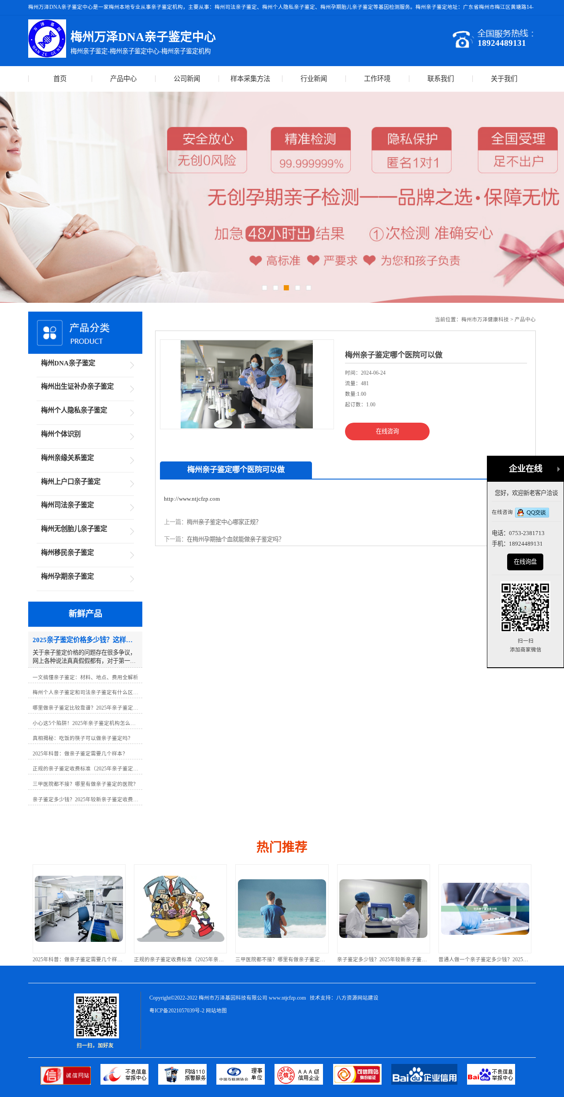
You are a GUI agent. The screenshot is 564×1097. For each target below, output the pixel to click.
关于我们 (504, 78)
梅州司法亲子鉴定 (67, 505)
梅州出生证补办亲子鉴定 (77, 386)
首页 (60, 78)
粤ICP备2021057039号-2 (176, 1010)
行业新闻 (314, 78)
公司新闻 (187, 78)
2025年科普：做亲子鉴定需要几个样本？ (80, 959)
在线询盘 (525, 561)
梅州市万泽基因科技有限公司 (233, 997)
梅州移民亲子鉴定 (67, 552)
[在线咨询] (532, 513)
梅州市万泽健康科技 (485, 319)
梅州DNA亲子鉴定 (68, 363)
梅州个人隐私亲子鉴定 (74, 410)
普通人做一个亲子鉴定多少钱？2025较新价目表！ (496, 959)
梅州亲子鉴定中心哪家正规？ (224, 522)
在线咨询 (387, 431)
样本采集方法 (250, 78)
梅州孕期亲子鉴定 (67, 576)
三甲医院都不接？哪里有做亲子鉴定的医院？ (288, 959)
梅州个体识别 (61, 434)
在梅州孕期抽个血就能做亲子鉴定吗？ (235, 539)
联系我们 (440, 78)
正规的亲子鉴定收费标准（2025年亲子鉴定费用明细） (197, 959)
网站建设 (367, 997)
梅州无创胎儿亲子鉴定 (74, 528)
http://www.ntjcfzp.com (192, 498)
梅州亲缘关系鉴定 (67, 457)
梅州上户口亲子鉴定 (70, 481)
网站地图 (216, 1010)
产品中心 (123, 78)
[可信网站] (362, 1082)
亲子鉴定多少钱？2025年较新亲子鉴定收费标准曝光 (398, 959)
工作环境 (377, 78)
